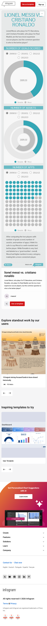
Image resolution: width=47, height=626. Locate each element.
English (5, 567)
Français (31, 567)
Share (8, 265)
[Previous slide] (4, 393)
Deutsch (11, 567)
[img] (23, 190)
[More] (42, 13)
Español (25, 567)
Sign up (41, 4)
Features (6, 537)
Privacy (13, 603)
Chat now (18, 562)
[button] (19, 102)
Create (5, 533)
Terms (5, 603)
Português (18, 567)
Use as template (28, 4)
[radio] (12, 53)
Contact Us (7, 562)
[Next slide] (9, 393)
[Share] (6, 303)
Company (7, 550)
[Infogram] (8, 4)
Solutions (7, 541)
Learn (5, 546)
